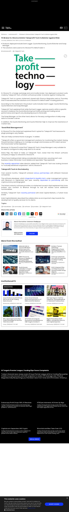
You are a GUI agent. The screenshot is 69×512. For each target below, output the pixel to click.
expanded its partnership (50, 180)
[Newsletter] (61, 28)
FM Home (4, 34)
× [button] (67, 498)
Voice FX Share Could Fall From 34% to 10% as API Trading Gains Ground (12, 299)
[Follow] (32, 215)
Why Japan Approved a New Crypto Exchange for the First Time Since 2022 (12, 320)
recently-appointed (11, 163)
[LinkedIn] (6, 213)
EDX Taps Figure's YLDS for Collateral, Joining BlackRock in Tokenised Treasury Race (56, 299)
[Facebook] (19, 213)
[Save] (40, 214)
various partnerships (42, 173)
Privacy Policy (31, 508)
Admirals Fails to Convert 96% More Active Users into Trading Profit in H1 (25, 248)
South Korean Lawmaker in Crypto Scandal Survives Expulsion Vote (25, 270)
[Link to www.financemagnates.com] (10, 249)
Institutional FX (13, 34)
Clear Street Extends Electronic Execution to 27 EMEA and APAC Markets (33, 299)
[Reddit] (36, 213)
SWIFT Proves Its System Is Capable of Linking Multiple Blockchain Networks (25, 259)
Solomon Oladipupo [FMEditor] (25, 40)
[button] (23, 510)
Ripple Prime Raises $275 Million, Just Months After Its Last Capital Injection (56, 320)
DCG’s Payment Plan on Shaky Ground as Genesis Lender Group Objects (58, 270)
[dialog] (34, 504)
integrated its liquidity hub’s (35, 178)
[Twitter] (2, 213)
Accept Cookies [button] (54, 504)
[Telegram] (15, 213)
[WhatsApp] (28, 213)
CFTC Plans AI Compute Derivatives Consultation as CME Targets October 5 (34, 320)
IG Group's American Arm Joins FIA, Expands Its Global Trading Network (58, 259)
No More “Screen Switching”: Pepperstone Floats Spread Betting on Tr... (58, 248)
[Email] (11, 213)
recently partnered (28, 193)
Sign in (65, 27)
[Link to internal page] (7, 225)
